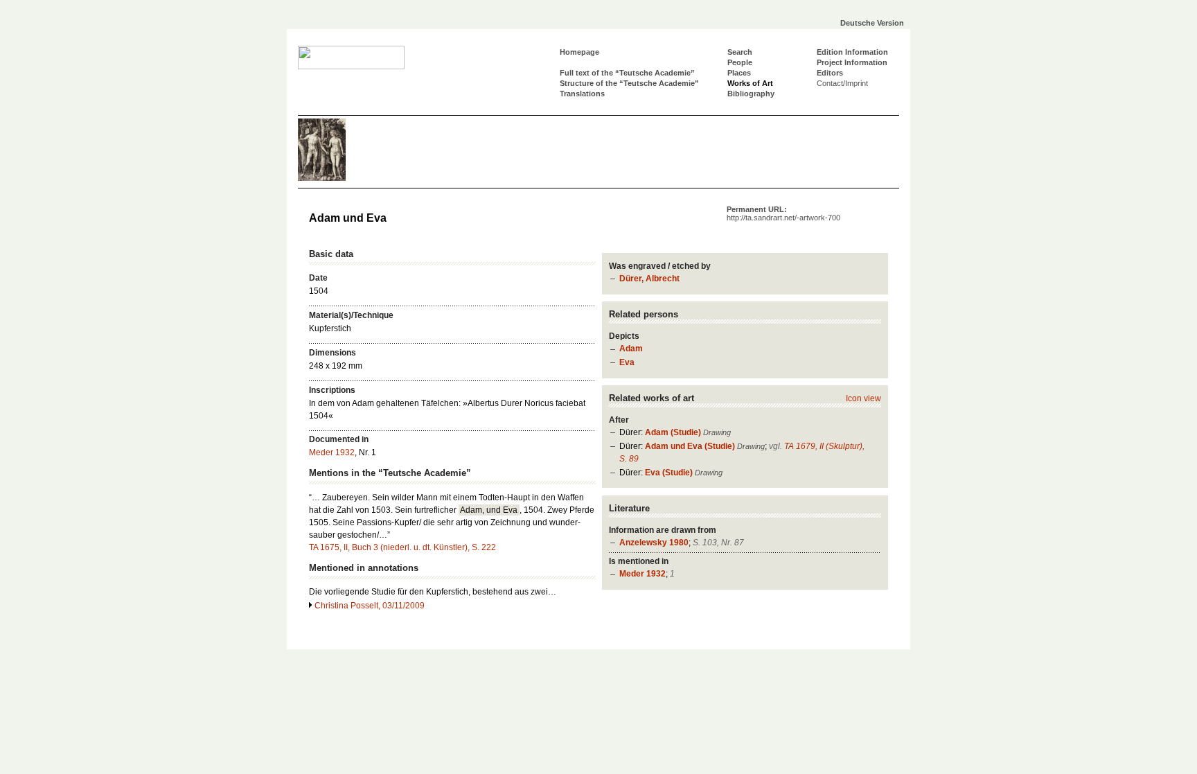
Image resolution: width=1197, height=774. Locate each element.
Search (739, 52)
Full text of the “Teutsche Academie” (627, 73)
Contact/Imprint (842, 83)
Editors (830, 73)
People (739, 62)
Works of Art (750, 83)
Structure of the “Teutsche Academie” (629, 83)
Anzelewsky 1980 (654, 542)
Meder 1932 (642, 574)
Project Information (852, 62)
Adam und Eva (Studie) (690, 446)
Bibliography (750, 93)
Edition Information (852, 52)
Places (739, 73)
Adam (631, 348)
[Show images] (339, 178)
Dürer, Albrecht (649, 278)
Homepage (579, 52)
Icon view (863, 398)
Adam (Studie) (673, 432)
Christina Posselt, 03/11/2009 (369, 605)
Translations (582, 93)
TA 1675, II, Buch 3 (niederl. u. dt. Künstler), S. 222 (402, 547)
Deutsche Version (872, 23)
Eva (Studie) (669, 472)
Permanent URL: (783, 213)
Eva (627, 362)
